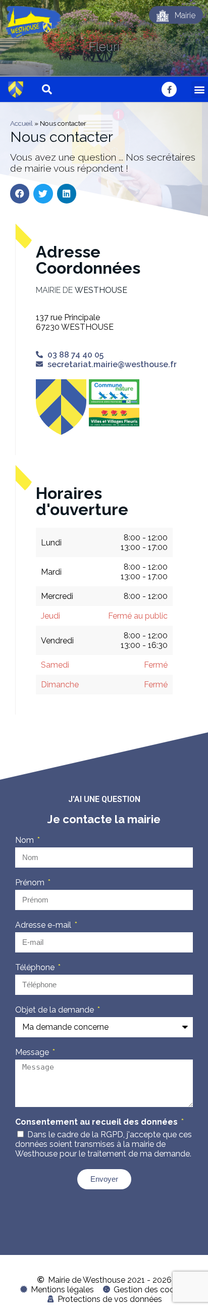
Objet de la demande (55, 1010)
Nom (25, 840)
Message (33, 1052)
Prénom (30, 882)
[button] (199, 89)
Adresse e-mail (44, 925)
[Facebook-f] (169, 89)
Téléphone (36, 967)
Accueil (21, 123)
